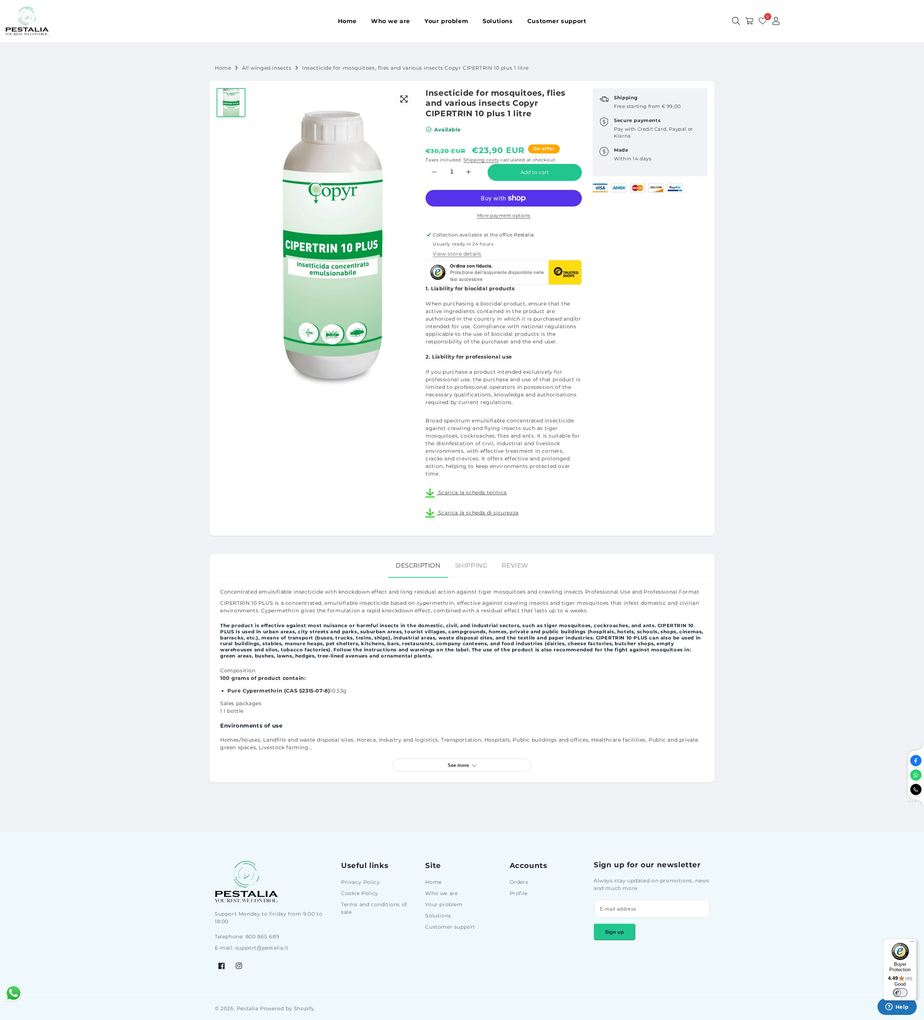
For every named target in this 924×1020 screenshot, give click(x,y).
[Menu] (912, 943)
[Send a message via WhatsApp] (13, 993)
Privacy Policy (360, 882)
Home (223, 68)
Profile (519, 893)
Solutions (438, 915)
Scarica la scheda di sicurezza (477, 512)
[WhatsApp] (915, 775)
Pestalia (247, 1008)
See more (458, 765)
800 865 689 (262, 936)
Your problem (443, 904)
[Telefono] (915, 789)
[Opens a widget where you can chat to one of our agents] (897, 1007)
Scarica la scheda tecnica (471, 492)
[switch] (900, 992)
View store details (457, 254)
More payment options (504, 215)
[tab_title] (418, 565)
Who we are (441, 893)
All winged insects (267, 68)
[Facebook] (915, 760)
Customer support (450, 927)
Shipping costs (481, 159)
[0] (763, 21)
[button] (749, 21)
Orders (519, 882)
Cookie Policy (359, 893)
